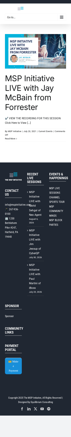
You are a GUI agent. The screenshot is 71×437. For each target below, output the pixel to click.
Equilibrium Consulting (42, 402)
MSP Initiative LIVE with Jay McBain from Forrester (29, 92)
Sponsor (9, 316)
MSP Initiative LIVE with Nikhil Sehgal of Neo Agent (35, 204)
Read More (10, 138)
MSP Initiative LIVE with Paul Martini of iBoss (35, 276)
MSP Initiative (14, 131)
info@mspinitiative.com (18, 204)
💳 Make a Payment (13, 366)
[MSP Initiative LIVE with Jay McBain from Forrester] (35, 51)
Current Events (45, 131)
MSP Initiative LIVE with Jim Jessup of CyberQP (35, 242)
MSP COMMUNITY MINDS (56, 211)
